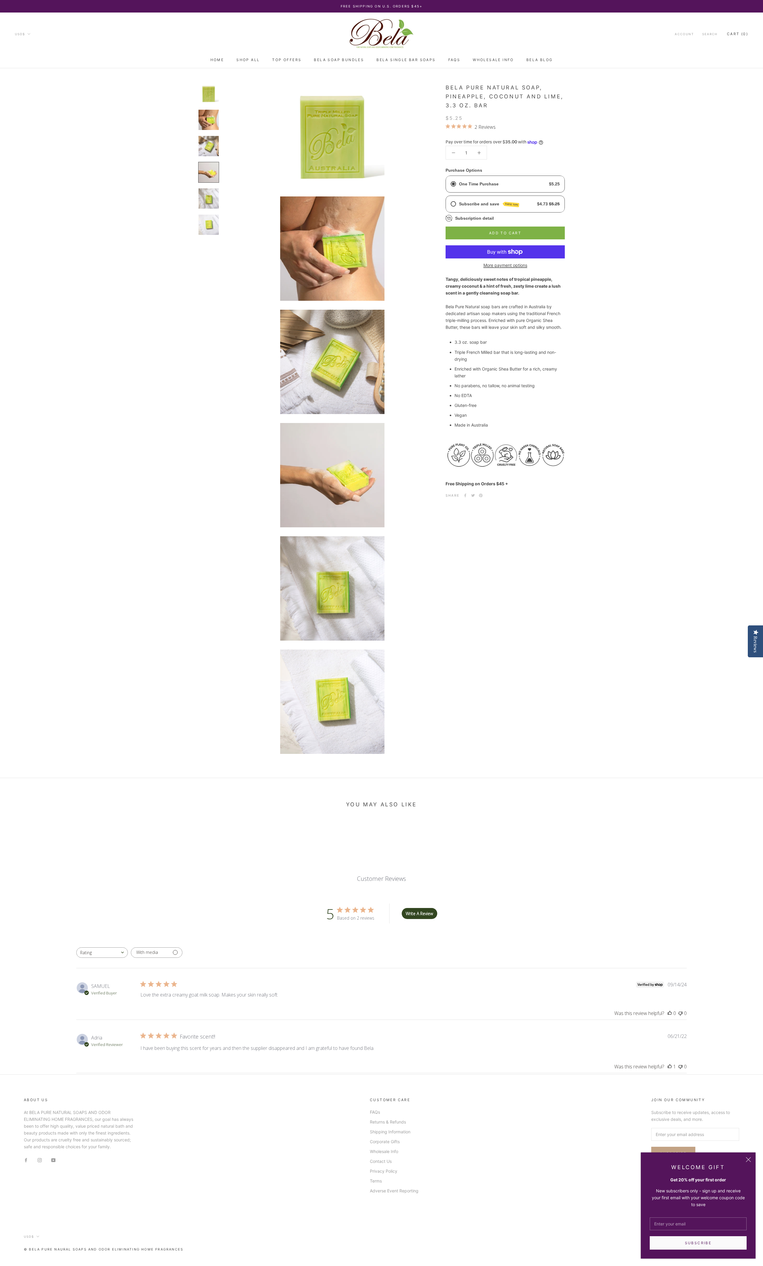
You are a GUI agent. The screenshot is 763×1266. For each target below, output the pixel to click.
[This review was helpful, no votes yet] (670, 1013)
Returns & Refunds (388, 1121)
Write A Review (419, 913)
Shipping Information (390, 1131)
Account (684, 34)
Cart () (737, 34)
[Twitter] (473, 495)
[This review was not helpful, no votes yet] (680, 1013)
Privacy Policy (383, 1171)
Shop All (248, 60)
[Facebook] (465, 495)
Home (217, 60)
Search (709, 34)
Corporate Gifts (385, 1141)
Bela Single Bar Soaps (405, 60)
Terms (376, 1180)
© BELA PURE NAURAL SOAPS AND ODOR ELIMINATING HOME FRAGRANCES (103, 1249)
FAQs (454, 60)
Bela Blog (539, 60)
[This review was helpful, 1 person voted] (670, 1066)
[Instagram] (40, 1159)
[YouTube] (53, 1159)
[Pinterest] (481, 495)
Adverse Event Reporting (394, 1190)
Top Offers (286, 60)
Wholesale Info (493, 60)
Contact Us (381, 1161)
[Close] (748, 1159)
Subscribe (698, 1243)
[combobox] (102, 952)
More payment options (505, 265)
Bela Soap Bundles (339, 60)
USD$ (20, 34)
